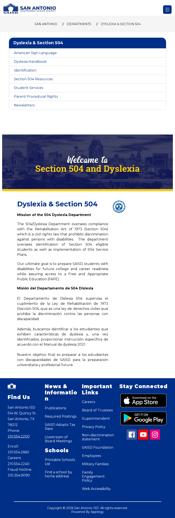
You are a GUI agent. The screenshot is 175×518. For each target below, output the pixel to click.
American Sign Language (35, 53)
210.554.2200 (19, 436)
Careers (88, 402)
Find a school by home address (58, 474)
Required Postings (60, 416)
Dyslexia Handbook (30, 62)
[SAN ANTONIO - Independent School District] (32, 9)
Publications (55, 408)
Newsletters (24, 105)
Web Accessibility (96, 489)
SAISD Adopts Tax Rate (60, 427)
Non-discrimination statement (98, 437)
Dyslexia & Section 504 (121, 24)
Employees (91, 456)
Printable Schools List (60, 462)
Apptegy (97, 512)
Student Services (28, 88)
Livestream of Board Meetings (58, 439)
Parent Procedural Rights (36, 96)
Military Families (95, 464)
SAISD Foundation (97, 447)
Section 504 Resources (33, 79)
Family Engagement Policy (93, 476)
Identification (25, 70)
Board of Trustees (97, 410)
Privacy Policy (93, 427)
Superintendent (96, 418)
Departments (79, 24)
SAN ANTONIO (46, 24)
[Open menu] (167, 9)
